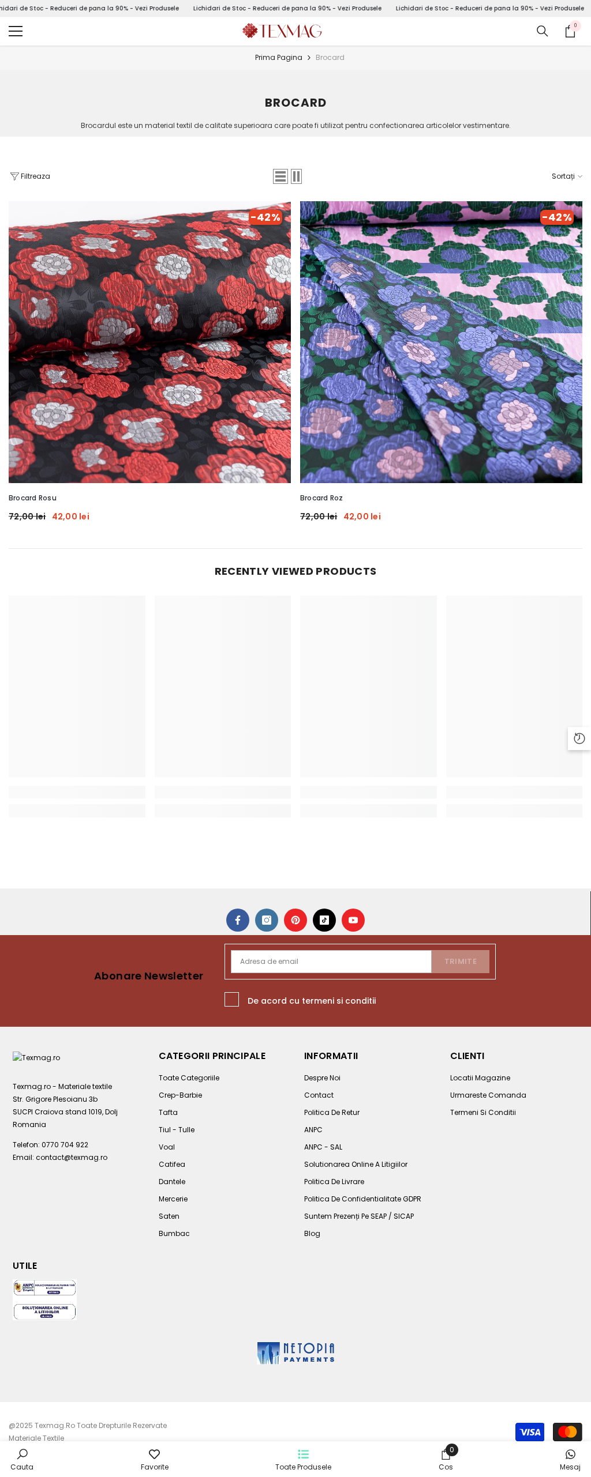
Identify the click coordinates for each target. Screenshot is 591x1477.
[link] (77, 792)
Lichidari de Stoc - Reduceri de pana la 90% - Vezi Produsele (287, 8)
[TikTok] (324, 920)
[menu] (16, 31)
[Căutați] (542, 31)
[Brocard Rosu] (150, 342)
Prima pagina (278, 57)
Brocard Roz (321, 498)
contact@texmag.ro (71, 1157)
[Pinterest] (295, 920)
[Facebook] (237, 920)
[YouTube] (353, 920)
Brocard (330, 57)
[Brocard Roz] (441, 342)
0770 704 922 (65, 1145)
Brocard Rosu (33, 498)
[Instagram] (266, 920)
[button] (280, 176)
